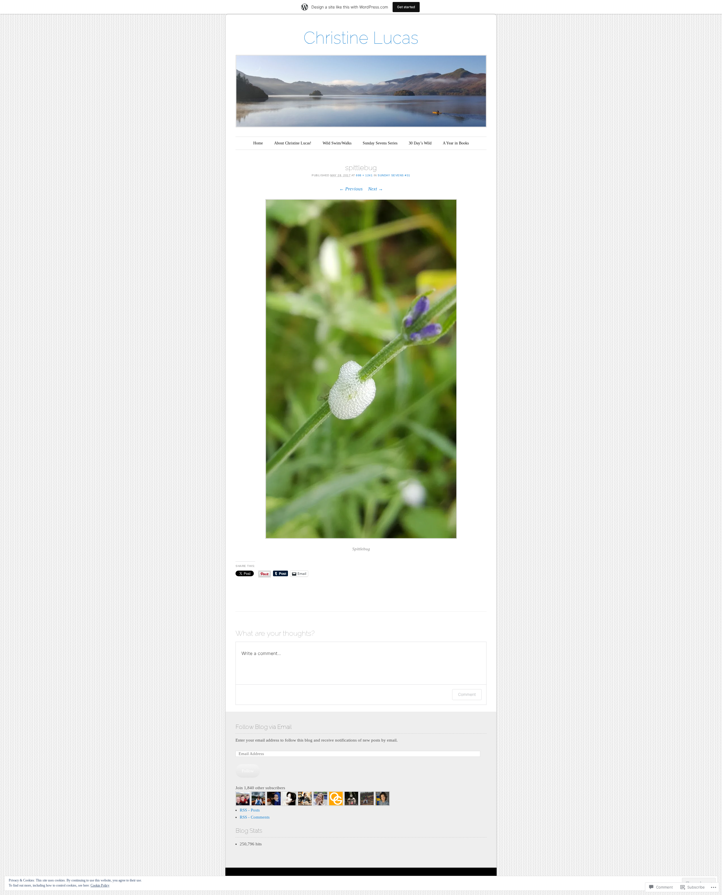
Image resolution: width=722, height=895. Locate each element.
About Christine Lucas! (292, 143)
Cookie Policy (100, 885)
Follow (248, 771)
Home (258, 143)
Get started (406, 7)
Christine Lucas (361, 38)
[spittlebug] (361, 369)
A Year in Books (456, 143)
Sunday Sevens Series (380, 143)
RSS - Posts (250, 810)
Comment (467, 694)
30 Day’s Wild (420, 143)
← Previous (351, 189)
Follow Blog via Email (263, 726)
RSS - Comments (255, 817)
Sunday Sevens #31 (394, 175)
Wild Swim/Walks (337, 143)
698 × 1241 (364, 175)
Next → (375, 189)
